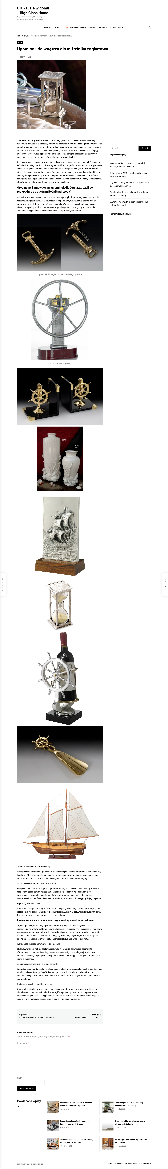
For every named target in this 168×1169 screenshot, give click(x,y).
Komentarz (23, 1043)
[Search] (150, 27)
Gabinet (83, 27)
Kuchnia (57, 27)
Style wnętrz (118, 27)
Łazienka (92, 27)
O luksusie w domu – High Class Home (33, 10)
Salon (65, 27)
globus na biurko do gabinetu (75, 939)
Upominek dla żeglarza (27, 908)
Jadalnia (47, 27)
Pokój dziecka (105, 27)
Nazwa (20, 1078)
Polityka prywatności (123, 1163)
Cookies (136, 1163)
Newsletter (146, 1163)
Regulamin (108, 1163)
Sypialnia (74, 27)
